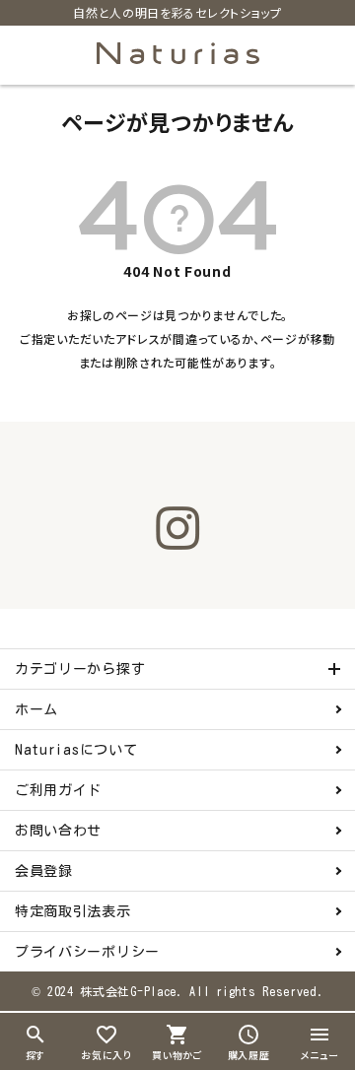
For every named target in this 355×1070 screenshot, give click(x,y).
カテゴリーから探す (80, 669)
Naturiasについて (76, 750)
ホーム (36, 709)
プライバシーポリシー (87, 952)
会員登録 (44, 871)
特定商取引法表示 (73, 911)
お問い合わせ (58, 830)
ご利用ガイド (58, 790)
